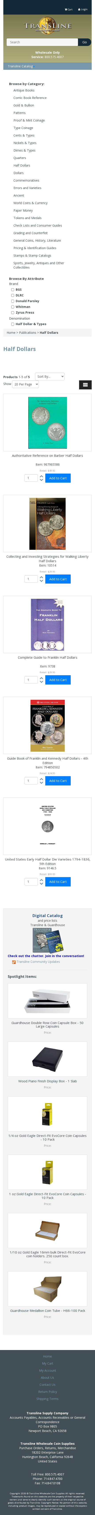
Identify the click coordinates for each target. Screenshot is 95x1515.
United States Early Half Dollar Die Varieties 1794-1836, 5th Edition (47, 861)
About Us (47, 1377)
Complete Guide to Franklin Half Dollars (47, 657)
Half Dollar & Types (31, 324)
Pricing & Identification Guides (34, 248)
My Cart (47, 1363)
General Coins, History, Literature (37, 240)
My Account (47, 1370)
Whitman (23, 307)
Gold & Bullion (23, 105)
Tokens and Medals (27, 218)
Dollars (18, 173)
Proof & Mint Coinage (29, 120)
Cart (69, 9)
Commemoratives (26, 180)
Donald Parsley (27, 301)
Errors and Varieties (27, 188)
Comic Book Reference (30, 98)
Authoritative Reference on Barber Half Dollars (47, 455)
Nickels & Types (24, 143)
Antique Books (23, 90)
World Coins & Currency (30, 203)
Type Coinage (23, 128)
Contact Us (47, 1384)
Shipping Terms (47, 1399)
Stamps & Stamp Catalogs (32, 255)
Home (11, 332)
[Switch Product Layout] (85, 384)
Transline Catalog (20, 66)
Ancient (18, 195)
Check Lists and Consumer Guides (37, 225)
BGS (19, 289)
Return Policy (47, 1392)
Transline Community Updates (38, 961)
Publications (27, 332)
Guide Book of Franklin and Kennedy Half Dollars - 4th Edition (47, 760)
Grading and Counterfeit (30, 233)
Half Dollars (21, 165)
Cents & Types (23, 135)
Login (83, 9)
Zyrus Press (25, 312)
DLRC (20, 295)
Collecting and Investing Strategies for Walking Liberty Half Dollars (47, 558)
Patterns (19, 113)
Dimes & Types (24, 150)
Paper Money (23, 210)
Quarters (19, 158)
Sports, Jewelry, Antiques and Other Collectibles (38, 265)
